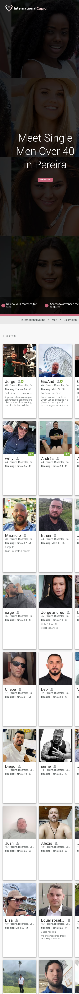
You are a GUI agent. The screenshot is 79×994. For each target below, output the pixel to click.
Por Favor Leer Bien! (51, 393)
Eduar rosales (53, 920)
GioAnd (47, 381)
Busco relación (48, 932)
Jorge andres (52, 612)
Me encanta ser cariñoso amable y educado (53, 937)
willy (9, 458)
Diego (10, 766)
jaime (46, 766)
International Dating (33, 319)
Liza (9, 920)
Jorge (10, 381)
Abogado (9, 547)
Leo (44, 689)
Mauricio (13, 535)
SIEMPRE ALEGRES (51, 624)
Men (54, 319)
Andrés (47, 458)
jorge (9, 612)
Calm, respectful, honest (17, 551)
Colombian (70, 319)
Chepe (10, 689)
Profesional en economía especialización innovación (19, 393)
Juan (9, 843)
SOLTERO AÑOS (49, 628)
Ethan (46, 535)
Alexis (46, 843)
